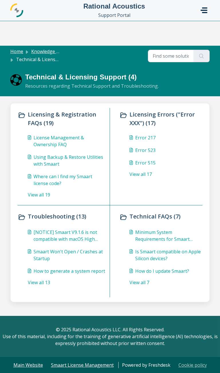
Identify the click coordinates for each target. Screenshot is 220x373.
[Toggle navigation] (204, 10)
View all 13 (39, 282)
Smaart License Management (82, 365)
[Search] (201, 56)
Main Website (28, 365)
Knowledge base (48, 51)
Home (16, 51)
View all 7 (139, 282)
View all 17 (140, 174)
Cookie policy (192, 365)
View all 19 (39, 195)
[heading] (62, 118)
